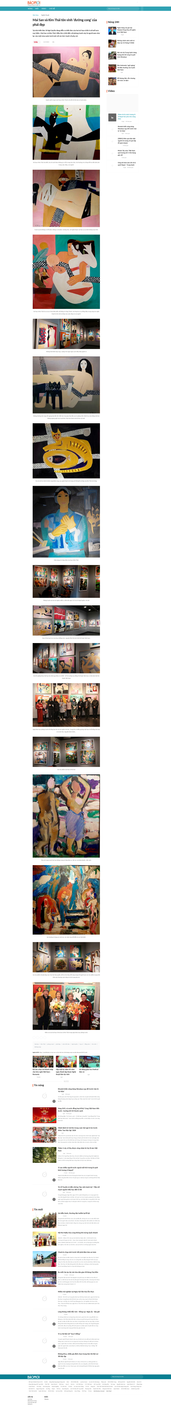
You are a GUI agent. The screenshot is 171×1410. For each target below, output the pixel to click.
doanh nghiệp (55, 1386)
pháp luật (103, 1382)
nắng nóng (139, 1384)
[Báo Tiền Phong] (60, 1216)
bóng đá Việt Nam (107, 1388)
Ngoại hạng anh (40, 1388)
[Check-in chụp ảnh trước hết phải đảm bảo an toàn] (44, 1259)
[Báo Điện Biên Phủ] (82, 1074)
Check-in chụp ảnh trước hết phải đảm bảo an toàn (77, 1252)
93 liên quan (69, 1113)
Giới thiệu (30, 1399)
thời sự (58, 1388)
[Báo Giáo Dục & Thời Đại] (118, 72)
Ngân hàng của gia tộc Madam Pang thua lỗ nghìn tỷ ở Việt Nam (126, 30)
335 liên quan (72, 1173)
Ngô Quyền (75, 1044)
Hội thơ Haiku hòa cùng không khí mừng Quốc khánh (78, 1233)
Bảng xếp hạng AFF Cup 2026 (36, 1384)
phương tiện (88, 1388)
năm (68, 1382)
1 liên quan (70, 1336)
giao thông (77, 1391)
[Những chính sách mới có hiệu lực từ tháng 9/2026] (112, 44)
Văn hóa (35, 15)
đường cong (38, 1047)
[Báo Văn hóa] (59, 1113)
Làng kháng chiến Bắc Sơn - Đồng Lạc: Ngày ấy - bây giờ (79, 1312)
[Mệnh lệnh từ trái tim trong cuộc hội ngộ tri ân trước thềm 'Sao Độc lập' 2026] (44, 1135)
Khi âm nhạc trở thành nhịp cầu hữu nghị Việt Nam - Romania (43, 1072)
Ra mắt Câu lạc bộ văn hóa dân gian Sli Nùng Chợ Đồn (78, 1272)
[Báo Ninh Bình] (60, 1314)
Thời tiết (47, 1384)
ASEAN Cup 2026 (135, 1388)
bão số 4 (139, 1382)
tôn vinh (94, 1044)
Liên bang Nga (46, 1386)
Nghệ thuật (45, 15)
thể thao (84, 1391)
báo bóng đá (65, 1388)
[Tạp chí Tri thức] (59, 1094)
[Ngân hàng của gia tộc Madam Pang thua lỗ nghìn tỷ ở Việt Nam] (112, 31)
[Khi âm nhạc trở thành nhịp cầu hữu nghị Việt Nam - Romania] (43, 1062)
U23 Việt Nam (79, 1384)
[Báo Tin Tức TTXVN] (118, 45)
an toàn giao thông (79, 1386)
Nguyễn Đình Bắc (131, 1382)
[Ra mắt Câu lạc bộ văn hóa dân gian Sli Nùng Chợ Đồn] (44, 1279)
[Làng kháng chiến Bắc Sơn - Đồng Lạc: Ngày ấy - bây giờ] (44, 1318)
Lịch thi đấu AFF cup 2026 (76, 1388)
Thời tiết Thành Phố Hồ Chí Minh (105, 1386)
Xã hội (46, 1382)
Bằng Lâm (87, 1044)
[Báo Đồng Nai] (60, 1255)
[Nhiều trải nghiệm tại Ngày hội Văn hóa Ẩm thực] (44, 1298)
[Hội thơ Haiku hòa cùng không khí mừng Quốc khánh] (44, 1239)
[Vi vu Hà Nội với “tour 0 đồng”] (44, 1341)
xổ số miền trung (112, 1382)
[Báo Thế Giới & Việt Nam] (34, 1077)
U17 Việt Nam (88, 1384)
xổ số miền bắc (74, 1382)
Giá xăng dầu (105, 1384)
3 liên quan (68, 1153)
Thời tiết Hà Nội (33, 1391)
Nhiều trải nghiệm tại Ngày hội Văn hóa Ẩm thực (76, 1292)
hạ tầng (48, 1388)
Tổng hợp (46, 1399)
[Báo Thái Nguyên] (60, 1275)
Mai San (37, 1044)
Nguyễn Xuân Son (121, 1384)
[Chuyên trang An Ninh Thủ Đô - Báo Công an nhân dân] (35, 42)
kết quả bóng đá (68, 1391)
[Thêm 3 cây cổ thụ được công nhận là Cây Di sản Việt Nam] (44, 1155)
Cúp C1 (67, 1384)
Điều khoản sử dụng (32, 1400)
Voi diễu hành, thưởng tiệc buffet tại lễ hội (74, 1213)
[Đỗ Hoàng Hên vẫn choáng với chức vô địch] (112, 81)
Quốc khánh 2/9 (131, 1384)
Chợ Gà (72, 1384)
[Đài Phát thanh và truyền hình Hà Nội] (60, 1336)
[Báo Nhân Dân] (59, 1192)
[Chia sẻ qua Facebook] (34, 1037)
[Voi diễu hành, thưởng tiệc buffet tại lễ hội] (44, 1220)
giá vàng (39, 1386)
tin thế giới (63, 1386)
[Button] (142, 9)
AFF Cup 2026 (97, 1384)
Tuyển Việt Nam (42, 1391)
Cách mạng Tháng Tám (136, 1386)
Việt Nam (61, 1384)
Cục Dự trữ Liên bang (94, 1382)
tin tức (87, 1386)
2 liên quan (67, 1094)
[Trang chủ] (34, 3)
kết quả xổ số (121, 1382)
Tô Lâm (90, 1391)
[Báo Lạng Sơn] (57, 1077)
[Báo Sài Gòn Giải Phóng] (60, 1153)
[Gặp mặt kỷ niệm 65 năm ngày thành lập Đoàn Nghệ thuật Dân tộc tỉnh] (66, 1062)
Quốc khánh (116, 1388)
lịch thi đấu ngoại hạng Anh (122, 1386)
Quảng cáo (30, 1404)
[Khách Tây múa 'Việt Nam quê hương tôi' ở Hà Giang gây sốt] (112, 154)
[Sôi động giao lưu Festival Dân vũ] (89, 1062)
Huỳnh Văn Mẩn (97, 1388)
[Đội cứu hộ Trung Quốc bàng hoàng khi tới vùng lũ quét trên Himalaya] (112, 55)
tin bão (70, 1386)
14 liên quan (125, 145)
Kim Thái (43, 1044)
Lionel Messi (32, 1386)
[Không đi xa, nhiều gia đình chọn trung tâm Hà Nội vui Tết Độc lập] (44, 1361)
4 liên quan (70, 1359)
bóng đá (93, 1386)
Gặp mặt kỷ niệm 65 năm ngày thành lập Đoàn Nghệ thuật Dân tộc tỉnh (66, 1072)
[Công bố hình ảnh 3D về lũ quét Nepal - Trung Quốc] (112, 166)
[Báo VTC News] (60, 1173)
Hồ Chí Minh (51, 1391)
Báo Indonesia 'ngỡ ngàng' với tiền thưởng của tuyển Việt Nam (126, 68)
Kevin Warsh (54, 1384)
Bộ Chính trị (32, 1388)
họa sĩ (81, 1044)
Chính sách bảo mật (32, 1402)
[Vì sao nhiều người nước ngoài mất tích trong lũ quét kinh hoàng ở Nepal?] (44, 1174)
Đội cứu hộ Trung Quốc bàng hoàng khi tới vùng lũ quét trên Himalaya (127, 55)
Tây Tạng (113, 1384)
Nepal (53, 1388)
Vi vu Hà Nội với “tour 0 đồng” (69, 1334)
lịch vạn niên (59, 1391)
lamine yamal (83, 1382)
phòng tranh (50, 1044)
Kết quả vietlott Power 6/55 (36, 1382)
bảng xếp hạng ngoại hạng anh (57, 1382)
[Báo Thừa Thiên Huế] (59, 1235)
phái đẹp (58, 1044)
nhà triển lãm (66, 1044)
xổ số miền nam (125, 1388)
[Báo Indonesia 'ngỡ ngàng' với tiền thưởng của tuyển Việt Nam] (112, 68)
